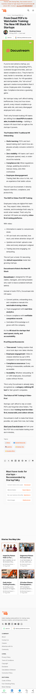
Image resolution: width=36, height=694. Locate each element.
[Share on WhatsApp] (5, 461)
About (4, 637)
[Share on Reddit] (22, 461)
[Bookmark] (32, 461)
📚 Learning (8, 447)
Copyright (5, 663)
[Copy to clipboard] (29, 461)
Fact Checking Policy (8, 683)
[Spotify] (18, 624)
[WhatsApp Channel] (22, 624)
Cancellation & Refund (8, 670)
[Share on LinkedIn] (15, 461)
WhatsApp (4, 692)
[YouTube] (15, 624)
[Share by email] (25, 461)
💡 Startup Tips (19, 447)
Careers (4, 643)
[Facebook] (6, 624)
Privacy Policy (6, 657)
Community (5, 649)
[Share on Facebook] (12, 461)
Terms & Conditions (8, 660)
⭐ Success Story (10, 451)
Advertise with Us (7, 646)
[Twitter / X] (3, 624)
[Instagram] (12, 624)
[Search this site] (28, 10)
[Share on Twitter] (8, 461)
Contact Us (5, 640)
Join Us (9, 37)
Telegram (20, 692)
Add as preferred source (24, 37)
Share (32, 692)
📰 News (7, 442)
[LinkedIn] (9, 624)
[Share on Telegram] (19, 461)
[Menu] (33, 10)
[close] (33, 3)
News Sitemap (6, 687)
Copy (27, 692)
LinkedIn (12, 692)
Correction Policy (7, 673)
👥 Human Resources (19, 442)
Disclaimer (5, 666)
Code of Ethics (6, 680)
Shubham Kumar (15, 31)
